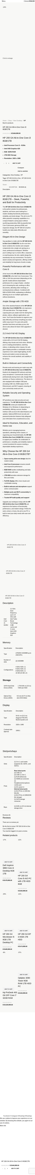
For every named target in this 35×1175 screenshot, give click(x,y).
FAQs (3, 1071)
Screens (4, 1091)
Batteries (4, 1080)
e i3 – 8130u (21, 145)
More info (3, 1125)
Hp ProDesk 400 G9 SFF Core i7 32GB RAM (10, 995)
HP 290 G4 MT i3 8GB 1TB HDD (24, 937)
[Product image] (25, 860)
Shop (10, 120)
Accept (10, 1125)
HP (25, 120)
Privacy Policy (5, 1110)
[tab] (13, 187)
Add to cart (16, 163)
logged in (14, 831)
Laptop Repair (5, 1061)
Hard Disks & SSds (7, 1103)
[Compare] (5, 858)
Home (5, 120)
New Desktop (17, 120)
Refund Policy (5, 1113)
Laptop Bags (5, 1096)
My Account (5, 1068)
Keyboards (4, 1087)
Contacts (4, 1057)
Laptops (3, 1077)
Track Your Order (6, 1107)
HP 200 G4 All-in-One (14, 178)
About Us (4, 1054)
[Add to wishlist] (14, 858)
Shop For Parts (6, 1064)
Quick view (10, 858)
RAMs (3, 1100)
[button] (8, 862)
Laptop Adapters (6, 1084)
